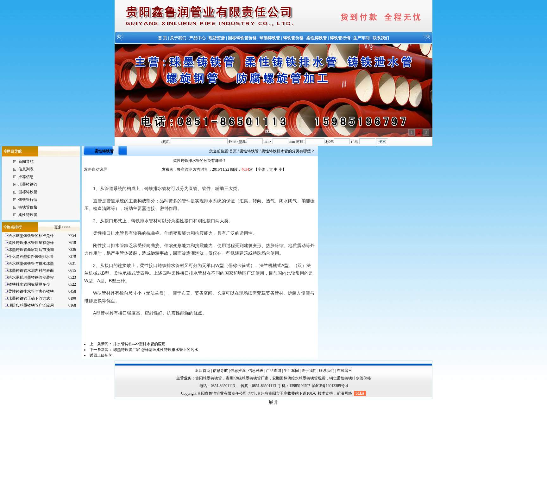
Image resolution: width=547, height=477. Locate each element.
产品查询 (273, 370)
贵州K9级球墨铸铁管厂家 (247, 378)
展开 (273, 402)
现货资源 (217, 37)
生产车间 (361, 37)
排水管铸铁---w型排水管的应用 (139, 344)
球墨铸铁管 (270, 37)
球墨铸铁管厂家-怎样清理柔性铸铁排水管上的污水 (155, 349)
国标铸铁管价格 (242, 37)
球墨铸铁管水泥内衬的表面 (31, 270)
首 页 (162, 37)
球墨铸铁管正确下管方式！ (31, 298)
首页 (233, 151)
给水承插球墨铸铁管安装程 (31, 277)
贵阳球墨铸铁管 (208, 378)
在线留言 (344, 370)
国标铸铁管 (27, 192)
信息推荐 (238, 370)
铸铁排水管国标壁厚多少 (29, 284)
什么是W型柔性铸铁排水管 (30, 256)
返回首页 (202, 370)
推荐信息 (26, 177)
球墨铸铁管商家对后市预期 (31, 249)
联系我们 (381, 37)
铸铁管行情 (340, 37)
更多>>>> (62, 227)
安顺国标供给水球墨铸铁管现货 (298, 378)
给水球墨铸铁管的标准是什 (31, 235)
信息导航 (220, 370)
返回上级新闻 (101, 355)
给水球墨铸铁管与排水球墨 (31, 263)
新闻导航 (26, 161)
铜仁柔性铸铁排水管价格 (350, 378)
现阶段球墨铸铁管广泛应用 (31, 305)
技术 (321, 393)
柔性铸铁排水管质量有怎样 (31, 242)
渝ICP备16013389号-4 (330, 386)
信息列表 (26, 169)
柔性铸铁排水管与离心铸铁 (31, 291)
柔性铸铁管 (316, 37)
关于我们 (178, 37)
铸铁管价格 (293, 37)
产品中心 (197, 37)
